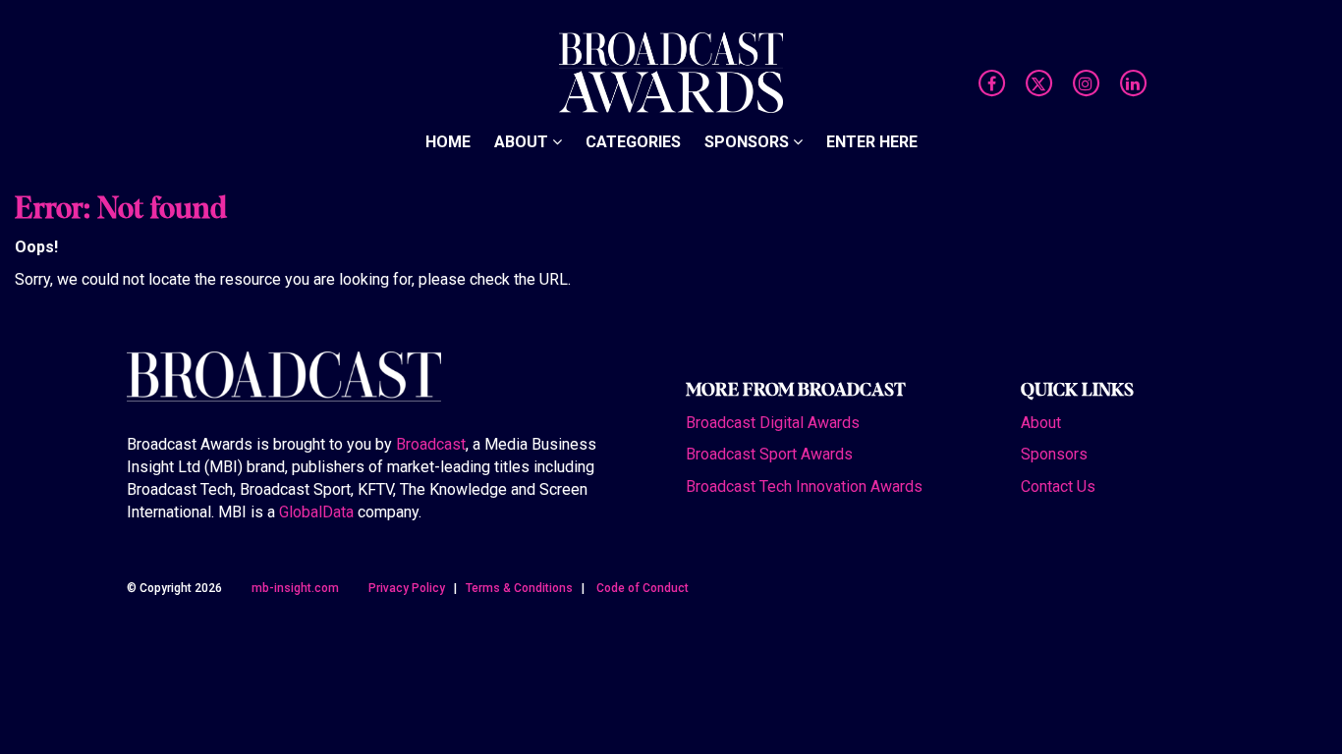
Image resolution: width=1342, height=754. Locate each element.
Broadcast (431, 444)
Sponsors (748, 142)
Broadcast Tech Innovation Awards (804, 486)
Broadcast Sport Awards (769, 454)
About (523, 142)
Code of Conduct (642, 588)
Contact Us (1058, 486)
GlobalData (316, 512)
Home (448, 142)
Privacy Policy (406, 588)
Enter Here (872, 142)
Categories (633, 142)
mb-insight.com (295, 588)
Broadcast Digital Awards (773, 422)
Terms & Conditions (519, 588)
